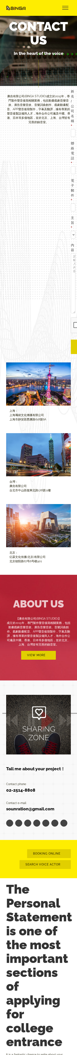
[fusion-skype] (54, 823)
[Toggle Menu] (65, 8)
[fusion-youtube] (36, 823)
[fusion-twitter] (18, 823)
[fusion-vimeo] (45, 823)
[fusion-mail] (63, 823)
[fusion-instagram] (27, 823)
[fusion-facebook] (9, 823)
